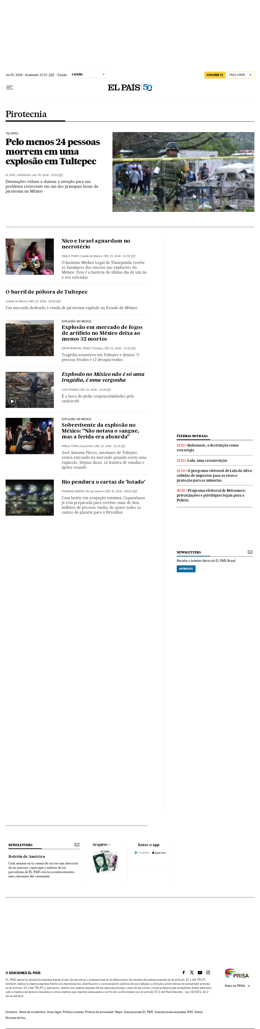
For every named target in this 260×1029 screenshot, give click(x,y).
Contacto (12, 1012)
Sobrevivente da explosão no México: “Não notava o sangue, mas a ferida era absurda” (100, 431)
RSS (190, 1012)
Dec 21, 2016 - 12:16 (95, 389)
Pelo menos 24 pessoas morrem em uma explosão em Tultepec (53, 151)
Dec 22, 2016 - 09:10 (45, 301)
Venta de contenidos (32, 1012)
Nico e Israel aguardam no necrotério (96, 244)
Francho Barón (73, 491)
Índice (198, 1012)
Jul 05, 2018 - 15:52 (47, 175)
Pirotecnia (26, 114)
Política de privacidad (99, 1012)
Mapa (118, 1012)
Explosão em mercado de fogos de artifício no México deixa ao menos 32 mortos (102, 333)
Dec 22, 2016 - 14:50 (120, 256)
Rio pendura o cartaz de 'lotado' (103, 482)
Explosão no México (76, 321)
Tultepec (12, 133)
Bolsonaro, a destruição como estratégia (208, 447)
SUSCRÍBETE (215, 75)
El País (10, 175)
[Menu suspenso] (10, 88)
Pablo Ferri (70, 256)
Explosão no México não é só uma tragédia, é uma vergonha (103, 377)
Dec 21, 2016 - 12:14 (110, 446)
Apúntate (186, 569)
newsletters (189, 552)
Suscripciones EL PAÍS (138, 1012)
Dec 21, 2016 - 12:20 (120, 348)
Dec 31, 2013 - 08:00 (121, 491)
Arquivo (100, 845)
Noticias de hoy (16, 1017)
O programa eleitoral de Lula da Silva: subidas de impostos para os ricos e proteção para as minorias (214, 475)
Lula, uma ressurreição (207, 460)
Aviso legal (54, 1012)
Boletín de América (26, 857)
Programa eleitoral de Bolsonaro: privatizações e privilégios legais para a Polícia (211, 495)
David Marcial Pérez (76, 348)
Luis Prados (70, 389)
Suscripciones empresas (170, 1012)
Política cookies (73, 1012)
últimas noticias (192, 436)
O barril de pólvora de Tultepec (47, 292)
